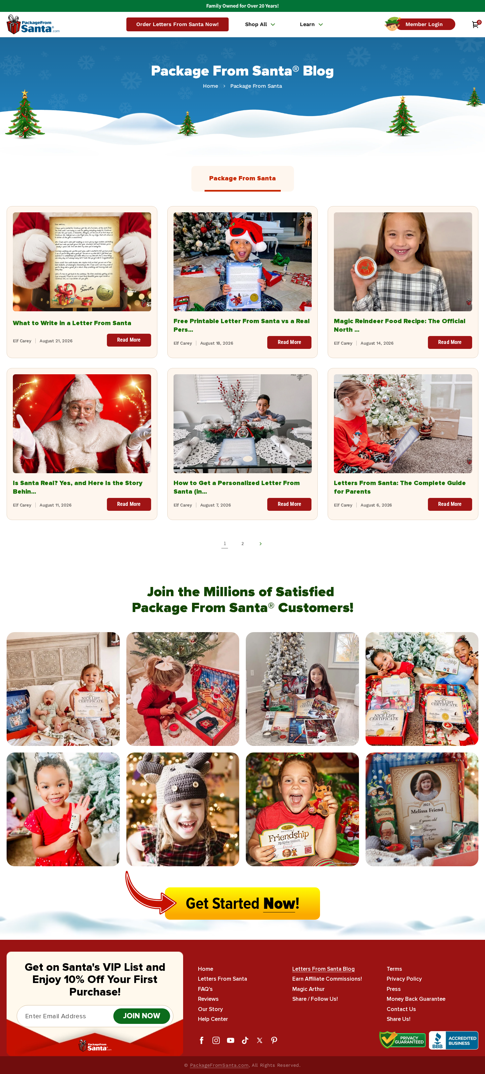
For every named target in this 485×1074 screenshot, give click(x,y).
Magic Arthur (308, 989)
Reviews (208, 999)
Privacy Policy (404, 979)
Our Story (210, 1009)
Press (394, 989)
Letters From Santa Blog (323, 969)
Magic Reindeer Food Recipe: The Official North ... (400, 325)
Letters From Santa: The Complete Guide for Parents (400, 487)
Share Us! (398, 1019)
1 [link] (225, 543)
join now (141, 1016)
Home (210, 86)
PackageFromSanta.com (219, 1065)
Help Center (213, 1019)
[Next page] (260, 544)
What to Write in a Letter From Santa (72, 323)
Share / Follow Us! (315, 999)
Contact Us (401, 1009)
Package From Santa (256, 86)
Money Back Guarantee (416, 999)
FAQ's (205, 989)
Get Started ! (243, 903)
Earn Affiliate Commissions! (327, 979)
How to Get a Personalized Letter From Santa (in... (237, 487)
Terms (394, 969)
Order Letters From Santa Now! (177, 24)
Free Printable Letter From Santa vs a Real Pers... (242, 325)
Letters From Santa (222, 979)
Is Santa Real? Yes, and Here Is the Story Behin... (78, 487)
